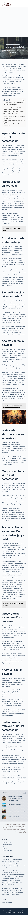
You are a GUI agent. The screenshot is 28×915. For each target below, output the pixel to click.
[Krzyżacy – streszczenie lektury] (4, 811)
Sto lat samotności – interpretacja (12, 106)
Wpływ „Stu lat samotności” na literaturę (14, 120)
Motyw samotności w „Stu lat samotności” (11, 114)
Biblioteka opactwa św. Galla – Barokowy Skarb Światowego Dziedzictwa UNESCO (16, 798)
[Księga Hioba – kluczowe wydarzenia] (4, 817)
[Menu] (25, 3)
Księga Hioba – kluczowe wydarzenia (14, 817)
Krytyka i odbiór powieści (10, 122)
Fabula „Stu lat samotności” (11, 104)
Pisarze (4, 846)
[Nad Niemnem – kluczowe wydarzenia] (4, 805)
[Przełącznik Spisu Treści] (23, 100)
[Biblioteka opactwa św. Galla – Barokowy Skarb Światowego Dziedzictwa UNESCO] (4, 798)
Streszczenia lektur (7, 844)
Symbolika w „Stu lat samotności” (12, 107)
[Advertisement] (14, 22)
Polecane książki (14, 52)
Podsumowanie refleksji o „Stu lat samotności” (12, 124)
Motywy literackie (7, 850)
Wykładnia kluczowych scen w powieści (14, 111)
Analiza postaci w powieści (11, 109)
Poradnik (4, 848)
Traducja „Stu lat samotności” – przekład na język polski (14, 117)
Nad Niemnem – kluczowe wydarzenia (15, 805)
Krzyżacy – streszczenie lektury (16, 811)
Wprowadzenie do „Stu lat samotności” (13, 102)
